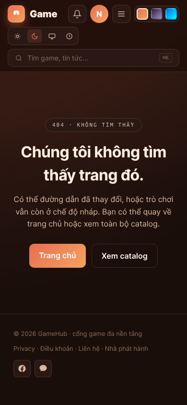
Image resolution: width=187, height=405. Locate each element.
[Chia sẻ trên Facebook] (22, 368)
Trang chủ (57, 255)
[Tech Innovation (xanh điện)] (171, 14)
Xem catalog (125, 256)
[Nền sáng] (17, 36)
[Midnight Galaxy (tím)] (157, 14)
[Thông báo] (77, 14)
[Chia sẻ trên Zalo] (43, 368)
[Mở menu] (121, 14)
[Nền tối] (34, 36)
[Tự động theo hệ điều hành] (52, 36)
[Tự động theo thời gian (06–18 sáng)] (69, 36)
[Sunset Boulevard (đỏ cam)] (142, 14)
